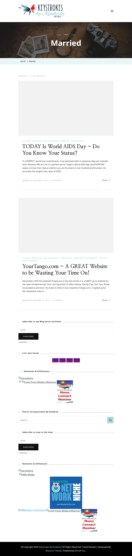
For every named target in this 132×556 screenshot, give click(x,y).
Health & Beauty (51, 141)
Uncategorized (29, 261)
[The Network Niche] (66, 478)
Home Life (65, 141)
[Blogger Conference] (33, 510)
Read (104, 180)
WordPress (80, 550)
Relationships (77, 141)
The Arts (103, 258)
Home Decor (66, 258)
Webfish (30, 342)
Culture (26, 141)
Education (37, 141)
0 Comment (57, 180)
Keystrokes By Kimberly (50, 547)
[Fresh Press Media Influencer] (39, 382)
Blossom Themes (54, 550)
